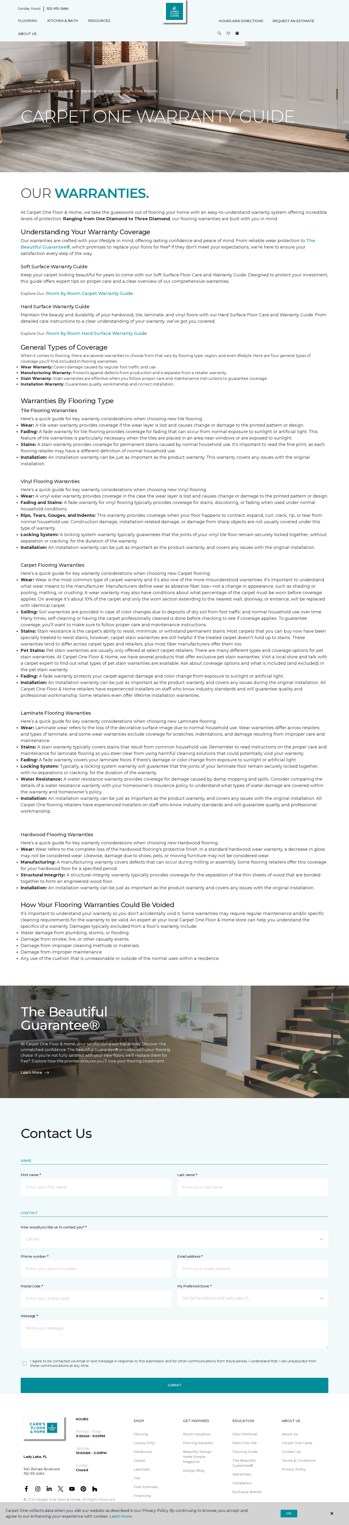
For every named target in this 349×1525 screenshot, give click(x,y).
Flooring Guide (60, 91)
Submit (174, 1385)
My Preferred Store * (194, 1286)
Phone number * (34, 1256)
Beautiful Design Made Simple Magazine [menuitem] (197, 1457)
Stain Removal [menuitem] (244, 1434)
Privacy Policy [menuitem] (294, 1469)
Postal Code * (32, 1286)
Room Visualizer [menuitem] (197, 1434)
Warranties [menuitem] (241, 1474)
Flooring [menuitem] (141, 1434)
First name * (31, 1175)
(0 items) (237, 33)
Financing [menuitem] (142, 1496)
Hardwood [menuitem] (142, 1452)
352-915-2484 (57, 8)
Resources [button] (99, 21)
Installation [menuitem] (242, 1483)
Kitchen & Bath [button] (62, 21)
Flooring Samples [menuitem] (198, 1443)
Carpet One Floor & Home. (58, 1499)
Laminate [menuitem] (142, 1469)
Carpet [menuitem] (139, 1460)
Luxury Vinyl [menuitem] (144, 1443)
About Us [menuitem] (290, 1434)
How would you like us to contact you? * (54, 1227)
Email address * (190, 1256)
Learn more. (120, 1516)
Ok (288, 1513)
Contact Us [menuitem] (291, 1452)
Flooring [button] (27, 21)
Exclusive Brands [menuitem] (247, 1492)
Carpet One (31, 91)
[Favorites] (228, 33)
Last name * (187, 1175)
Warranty (88, 91)
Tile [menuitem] (137, 1478)
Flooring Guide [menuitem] (245, 1452)
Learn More (31, 1072)
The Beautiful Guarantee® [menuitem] (244, 1463)
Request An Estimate (293, 21)
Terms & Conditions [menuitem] (299, 1460)
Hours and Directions (241, 21)
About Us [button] (27, 34)
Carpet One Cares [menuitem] (297, 1443)
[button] (219, 33)
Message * (29, 1316)
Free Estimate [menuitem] (146, 1487)
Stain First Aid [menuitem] (244, 1443)
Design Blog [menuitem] (193, 1470)
